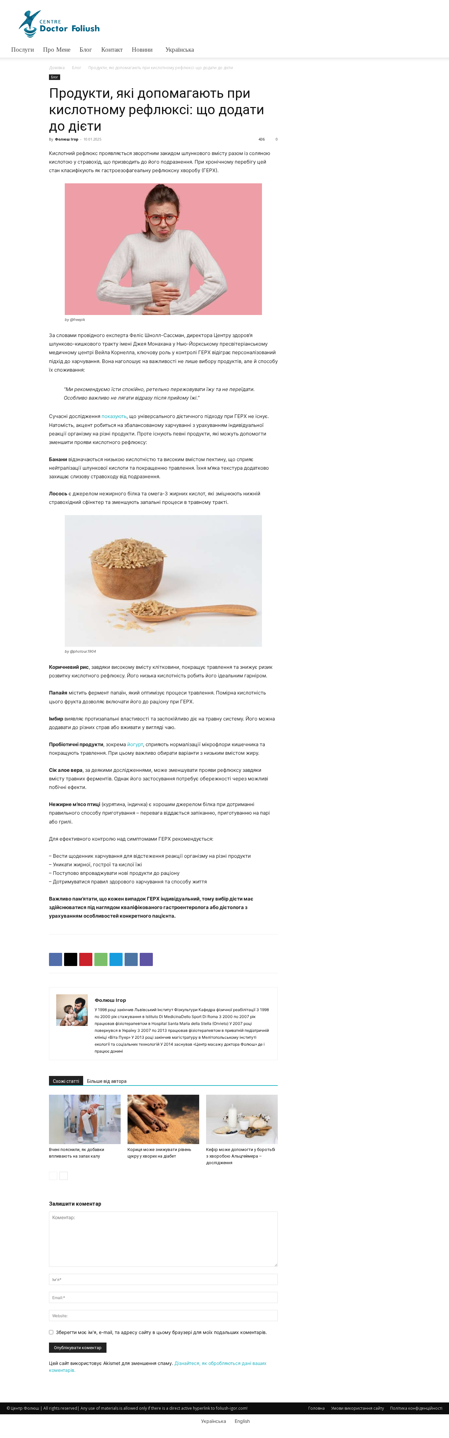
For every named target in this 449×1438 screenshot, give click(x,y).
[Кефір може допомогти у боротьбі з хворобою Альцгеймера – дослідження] (242, 1119)
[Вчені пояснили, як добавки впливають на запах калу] (85, 1119)
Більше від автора (107, 1081)
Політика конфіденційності (416, 1408)
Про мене (56, 49)
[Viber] (146, 959)
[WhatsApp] (100, 959)
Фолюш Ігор (66, 139)
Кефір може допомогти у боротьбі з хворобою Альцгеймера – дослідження (240, 1156)
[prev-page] (53, 1176)
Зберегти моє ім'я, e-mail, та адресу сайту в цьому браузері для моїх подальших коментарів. (161, 1332)
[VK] (131, 959)
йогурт (135, 744)
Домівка (57, 67)
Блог (76, 67)
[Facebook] (55, 959)
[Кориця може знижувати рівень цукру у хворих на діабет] (163, 1119)
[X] (70, 959)
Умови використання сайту (357, 1408)
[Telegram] (116, 959)
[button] (434, 50)
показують (114, 416)
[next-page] (63, 1176)
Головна (316, 1408)
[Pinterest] (85, 959)
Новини (142, 49)
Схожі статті (66, 1081)
